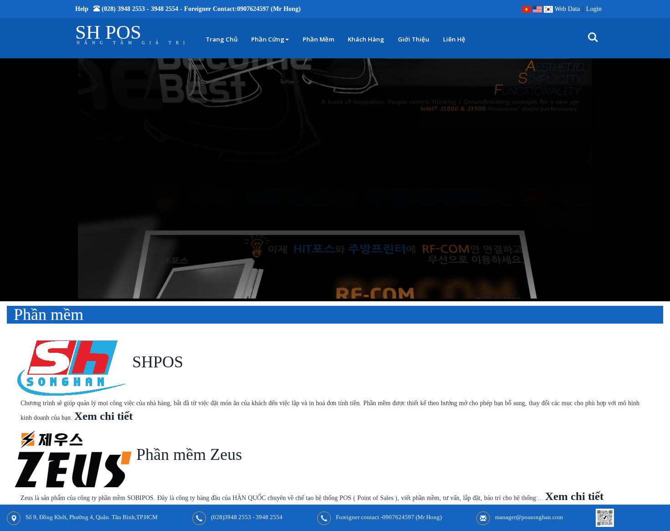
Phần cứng (267, 39)
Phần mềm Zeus (187, 454)
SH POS (108, 32)
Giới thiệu (413, 39)
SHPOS (155, 362)
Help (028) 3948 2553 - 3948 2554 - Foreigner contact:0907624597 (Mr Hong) (188, 8)
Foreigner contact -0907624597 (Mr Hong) (389, 517)
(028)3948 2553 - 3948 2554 (247, 517)
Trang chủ (221, 39)
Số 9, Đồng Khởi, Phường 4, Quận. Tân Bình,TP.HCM (92, 517)
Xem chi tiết (103, 416)
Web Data (567, 8)
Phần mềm (318, 39)
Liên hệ (454, 39)
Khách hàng (366, 39)
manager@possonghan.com (529, 517)
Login (594, 8)
